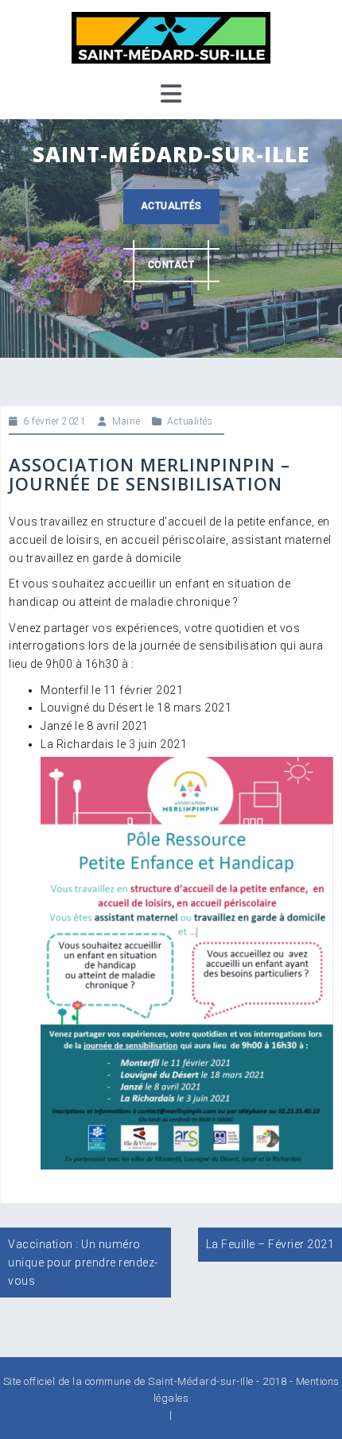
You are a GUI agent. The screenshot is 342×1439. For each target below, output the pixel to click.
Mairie (126, 421)
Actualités (171, 205)
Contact (171, 264)
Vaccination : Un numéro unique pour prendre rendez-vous (83, 1262)
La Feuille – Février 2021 (270, 1244)
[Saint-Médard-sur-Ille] (171, 36)
